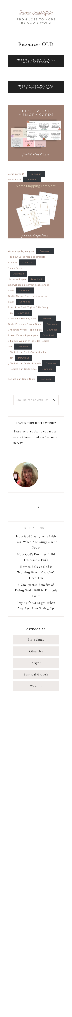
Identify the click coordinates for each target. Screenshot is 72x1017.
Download (36, 174)
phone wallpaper (17, 279)
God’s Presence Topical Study (25, 324)
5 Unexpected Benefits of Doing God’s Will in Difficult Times (36, 590)
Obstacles (36, 651)
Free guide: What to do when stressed (36, 61)
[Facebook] (33, 506)
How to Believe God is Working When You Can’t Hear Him (36, 572)
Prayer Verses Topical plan (23, 335)
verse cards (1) (16, 174)
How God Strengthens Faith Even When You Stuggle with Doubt (36, 542)
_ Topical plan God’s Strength (24, 363)
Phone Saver (15, 268)
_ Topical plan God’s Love (22, 369)
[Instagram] (39, 506)
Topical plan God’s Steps (22, 379)
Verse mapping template (21, 251)
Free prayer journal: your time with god (36, 87)
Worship (36, 686)
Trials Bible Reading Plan (22, 318)
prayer (36, 663)
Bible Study (36, 640)
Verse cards (14, 179)
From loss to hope (36, 17)
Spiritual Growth (36, 674)
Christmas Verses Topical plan (25, 330)
